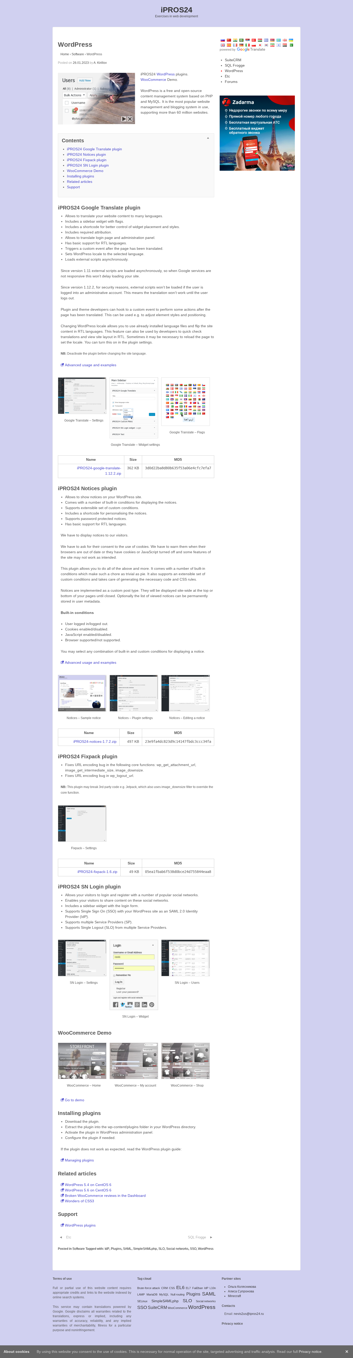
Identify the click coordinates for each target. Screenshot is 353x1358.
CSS (172, 1288)
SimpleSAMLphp (145, 1249)
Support (73, 187)
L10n (213, 1288)
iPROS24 (176, 10)
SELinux (142, 1301)
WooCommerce (153, 79)
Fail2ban (197, 1288)
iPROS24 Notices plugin (86, 154)
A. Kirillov (100, 63)
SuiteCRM (233, 60)
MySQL (164, 1294)
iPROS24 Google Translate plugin (94, 149)
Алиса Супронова (241, 1291)
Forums (231, 82)
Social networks (177, 1249)
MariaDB (152, 1294)
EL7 (188, 1288)
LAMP (141, 1294)
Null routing (178, 1294)
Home (64, 54)
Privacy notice (232, 1323)
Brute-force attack (148, 1288)
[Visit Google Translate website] (242, 50)
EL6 (180, 1287)
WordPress (166, 74)
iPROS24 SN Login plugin (88, 165)
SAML (127, 1249)
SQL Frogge (197, 1237)
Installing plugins (80, 176)
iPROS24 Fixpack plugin (86, 160)
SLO (161, 1249)
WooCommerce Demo (85, 171)
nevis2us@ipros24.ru (249, 1314)
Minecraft (234, 1296)
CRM (164, 1288)
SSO (193, 1249)
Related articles (79, 181)
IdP (107, 1249)
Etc (68, 1237)
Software (78, 54)
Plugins (116, 1249)
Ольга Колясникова (242, 1287)
